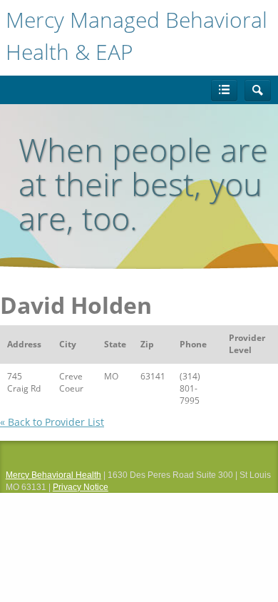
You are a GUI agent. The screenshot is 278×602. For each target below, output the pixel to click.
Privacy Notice (80, 487)
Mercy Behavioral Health (53, 475)
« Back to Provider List (52, 422)
